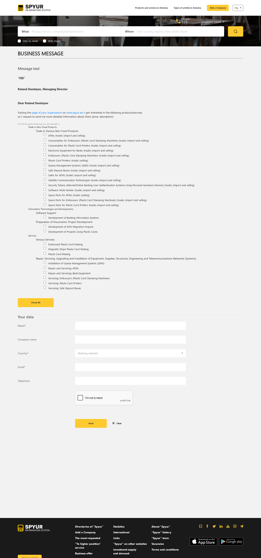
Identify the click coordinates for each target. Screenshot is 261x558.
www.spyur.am (74, 112)
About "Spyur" (161, 526)
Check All (35, 302)
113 (185, 22)
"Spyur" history (161, 532)
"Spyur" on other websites (130, 544)
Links (116, 538)
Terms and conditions (165, 549)
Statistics (118, 526)
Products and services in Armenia (151, 8)
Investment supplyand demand (124, 551)
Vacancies (158, 544)
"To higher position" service (88, 545)
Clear (119, 423)
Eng (236, 8)
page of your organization (47, 112)
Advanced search (211, 21)
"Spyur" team (160, 538)
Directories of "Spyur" (89, 526)
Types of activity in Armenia (187, 8)
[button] (130, 353)
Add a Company (218, 8)
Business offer (84, 553)
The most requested (87, 538)
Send (90, 423)
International (121, 532)
